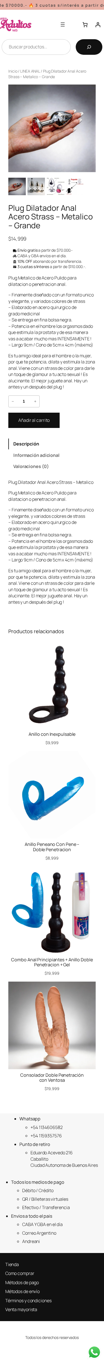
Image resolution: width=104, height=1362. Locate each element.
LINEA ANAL (30, 71)
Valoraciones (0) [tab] (31, 466)
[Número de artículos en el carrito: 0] (85, 24)
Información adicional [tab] (36, 455)
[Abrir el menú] (62, 24)
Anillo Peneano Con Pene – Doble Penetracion (52, 847)
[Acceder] (98, 24)
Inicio (12, 71)
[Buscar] (89, 47)
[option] (36, 186)
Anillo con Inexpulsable (52, 734)
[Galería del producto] (52, 128)
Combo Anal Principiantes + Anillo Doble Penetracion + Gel (52, 962)
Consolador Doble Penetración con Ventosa (51, 1078)
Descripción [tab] (26, 444)
